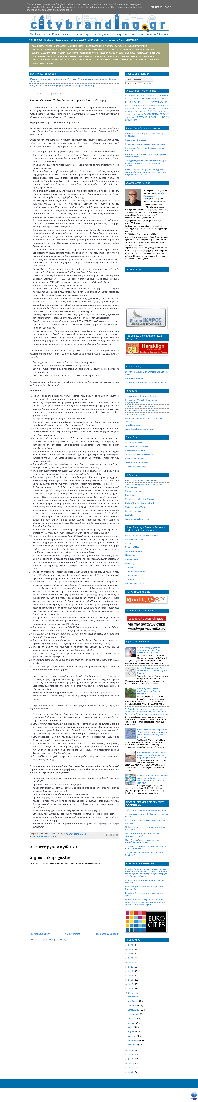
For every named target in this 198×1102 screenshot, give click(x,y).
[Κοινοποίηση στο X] (113, 834)
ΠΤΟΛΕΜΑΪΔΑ (131, 117)
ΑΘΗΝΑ (164, 95)
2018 (130, 980)
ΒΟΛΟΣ (147, 98)
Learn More (155, 7)
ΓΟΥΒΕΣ (165, 99)
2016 (130, 988)
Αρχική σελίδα (72, 934)
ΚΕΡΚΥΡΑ (164, 108)
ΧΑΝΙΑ (129, 120)
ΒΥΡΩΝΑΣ (157, 99)
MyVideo (121, 40)
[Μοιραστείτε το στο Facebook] (117, 834)
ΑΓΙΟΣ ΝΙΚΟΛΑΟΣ (150, 96)
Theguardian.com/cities (136, 571)
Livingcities (130, 555)
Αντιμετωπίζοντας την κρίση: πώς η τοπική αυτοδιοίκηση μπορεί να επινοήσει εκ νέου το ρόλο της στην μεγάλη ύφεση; (145, 902)
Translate (146, 83)
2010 (130, 1068)
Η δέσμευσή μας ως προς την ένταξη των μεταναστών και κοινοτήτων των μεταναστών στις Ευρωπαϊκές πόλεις (145, 172)
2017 (130, 984)
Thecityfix (129, 567)
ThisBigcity (130, 579)
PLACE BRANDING (78, 40)
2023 (130, 958)
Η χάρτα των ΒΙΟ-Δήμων (136, 140)
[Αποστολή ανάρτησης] (91, 834)
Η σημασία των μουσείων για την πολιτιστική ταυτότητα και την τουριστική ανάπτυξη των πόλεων (152, 755)
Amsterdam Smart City (135, 450)
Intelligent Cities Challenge (137, 447)
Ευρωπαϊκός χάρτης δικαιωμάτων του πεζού (145, 144)
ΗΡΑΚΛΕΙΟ (138, 102)
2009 (130, 1072)
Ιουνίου (131, 1023)
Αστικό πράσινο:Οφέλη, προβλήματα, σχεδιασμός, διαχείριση (149, 691)
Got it (168, 7)
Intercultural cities (133, 511)
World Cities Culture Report (137, 519)
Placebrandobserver (134, 378)
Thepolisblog (131, 575)
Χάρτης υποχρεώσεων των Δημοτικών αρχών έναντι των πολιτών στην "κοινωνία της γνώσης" (145, 163)
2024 (130, 954)
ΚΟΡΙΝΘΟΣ (142, 111)
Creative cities (131, 495)
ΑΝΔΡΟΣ (137, 99)
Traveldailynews (132, 425)
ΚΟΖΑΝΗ (130, 111)
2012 (130, 1059)
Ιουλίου (131, 1018)
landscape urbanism (134, 551)
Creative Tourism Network (137, 414)
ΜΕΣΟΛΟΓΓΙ (139, 114)
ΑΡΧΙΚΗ (32, 40)
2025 (130, 949)
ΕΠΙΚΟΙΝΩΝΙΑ (132, 40)
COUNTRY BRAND (45, 40)
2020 (130, 971)
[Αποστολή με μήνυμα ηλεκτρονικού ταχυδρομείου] (107, 834)
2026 (130, 945)
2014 (130, 1050)
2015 (130, 993)
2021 (130, 967)
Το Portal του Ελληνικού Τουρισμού (141, 406)
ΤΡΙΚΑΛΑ (163, 117)
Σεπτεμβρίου (134, 1010)
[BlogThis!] (110, 834)
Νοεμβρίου (133, 1001)
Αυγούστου (133, 1014)
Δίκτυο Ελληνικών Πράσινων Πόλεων (142, 535)
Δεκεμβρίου (133, 997)
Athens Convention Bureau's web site (142, 410)
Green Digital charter (134, 442)
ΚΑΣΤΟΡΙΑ (143, 108)
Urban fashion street (134, 583)
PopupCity (130, 563)
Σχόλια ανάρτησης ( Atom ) (53, 939)
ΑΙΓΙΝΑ (128, 99)
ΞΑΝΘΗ (148, 114)
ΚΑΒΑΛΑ (140, 105)
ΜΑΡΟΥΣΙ (129, 114)
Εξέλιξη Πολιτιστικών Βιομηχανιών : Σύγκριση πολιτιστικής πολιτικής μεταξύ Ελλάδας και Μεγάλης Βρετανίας (152, 733)
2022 (130, 962)
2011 (130, 1063)
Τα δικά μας (110, 40)
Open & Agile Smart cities (136, 463)
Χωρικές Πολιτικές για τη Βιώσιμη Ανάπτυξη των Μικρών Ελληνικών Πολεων (152, 670)
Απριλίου (132, 1031)
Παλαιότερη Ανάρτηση (107, 934)
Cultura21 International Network (139, 503)
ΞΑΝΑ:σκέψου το (95, 40)
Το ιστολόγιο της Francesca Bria (140, 455)
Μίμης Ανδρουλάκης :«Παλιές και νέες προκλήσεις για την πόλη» (142, 841)
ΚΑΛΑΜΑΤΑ (163, 105)
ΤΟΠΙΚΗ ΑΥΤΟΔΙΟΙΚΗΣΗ (46, 837)
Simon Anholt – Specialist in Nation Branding (145, 382)
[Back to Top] (194, 1096)
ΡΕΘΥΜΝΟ (143, 117)
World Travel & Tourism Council (139, 429)
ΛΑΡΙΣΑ (153, 111)
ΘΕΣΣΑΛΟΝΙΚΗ (160, 102)
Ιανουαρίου (133, 1044)
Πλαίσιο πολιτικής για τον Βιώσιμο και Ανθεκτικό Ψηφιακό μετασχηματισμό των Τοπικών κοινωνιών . (152, 779)
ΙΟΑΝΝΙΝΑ (130, 105)
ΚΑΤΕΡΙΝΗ (154, 108)
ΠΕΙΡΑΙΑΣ (164, 114)
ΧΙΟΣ (135, 120)
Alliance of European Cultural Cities (141, 480)
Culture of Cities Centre (136, 507)
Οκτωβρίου (133, 1005)
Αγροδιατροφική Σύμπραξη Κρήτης (141, 396)
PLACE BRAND (61, 40)
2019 (130, 975)
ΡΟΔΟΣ (153, 117)
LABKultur (129, 515)
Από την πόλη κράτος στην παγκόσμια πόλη (145, 810)
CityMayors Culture (134, 491)
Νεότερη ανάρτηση (39, 934)
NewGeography (132, 559)
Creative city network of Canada (139, 499)
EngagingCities (132, 547)
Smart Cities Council (134, 458)
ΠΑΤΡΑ (156, 114)
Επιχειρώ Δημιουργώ (134, 539)
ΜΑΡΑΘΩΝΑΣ (164, 111)
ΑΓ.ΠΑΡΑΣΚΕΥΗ (133, 96)
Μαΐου (131, 1027)
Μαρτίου (132, 1036)
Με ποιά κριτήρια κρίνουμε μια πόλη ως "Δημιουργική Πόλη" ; (143, 834)
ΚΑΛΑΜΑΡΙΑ (151, 106)
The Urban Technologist (136, 466)
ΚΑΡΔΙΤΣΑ (131, 108)
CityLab (128, 543)
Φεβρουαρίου (134, 1040)
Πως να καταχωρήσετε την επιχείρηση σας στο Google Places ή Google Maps (149, 650)
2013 (130, 1054)
